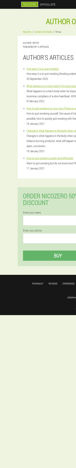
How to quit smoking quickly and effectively (50, 158)
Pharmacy (37, 283)
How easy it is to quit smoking (43, 69)
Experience (69, 283)
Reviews (53, 283)
